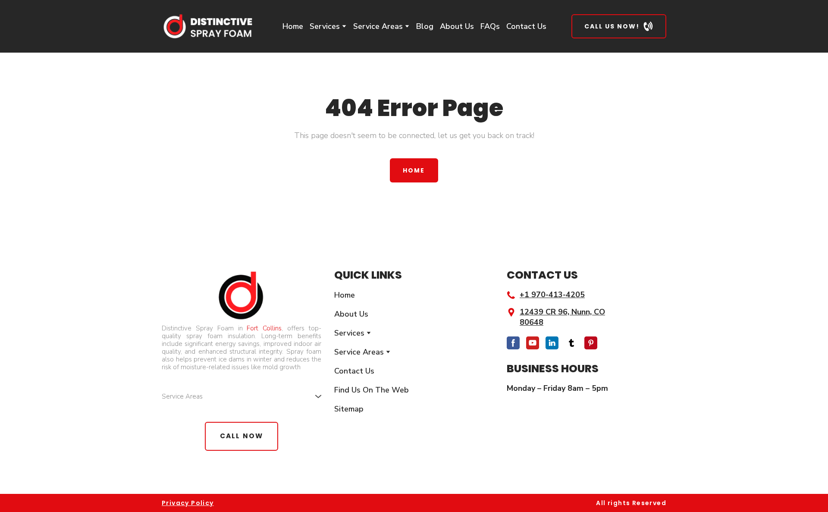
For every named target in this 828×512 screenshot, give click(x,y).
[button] (618, 26)
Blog (424, 26)
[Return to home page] (207, 26)
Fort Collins (264, 328)
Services (325, 26)
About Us (457, 26)
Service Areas (378, 26)
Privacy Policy (188, 503)
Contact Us (526, 26)
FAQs (490, 26)
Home (292, 26)
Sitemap (349, 409)
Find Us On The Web (371, 390)
